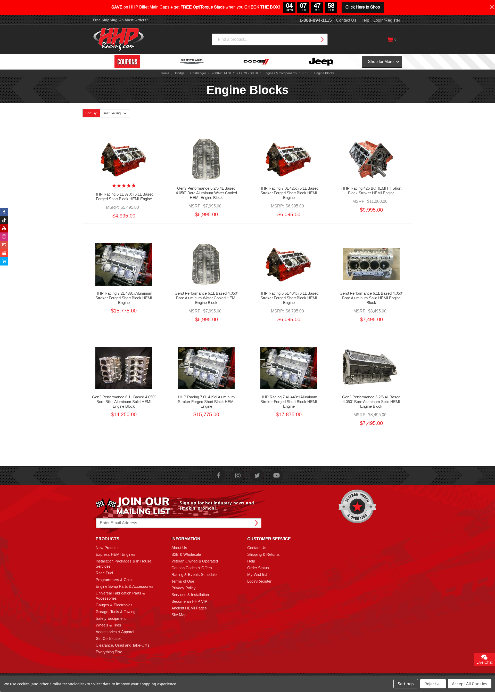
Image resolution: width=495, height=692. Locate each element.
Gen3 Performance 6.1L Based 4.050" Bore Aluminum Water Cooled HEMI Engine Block (206, 298)
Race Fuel (104, 573)
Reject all (433, 684)
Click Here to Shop (362, 7)
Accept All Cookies (469, 684)
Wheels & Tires (108, 625)
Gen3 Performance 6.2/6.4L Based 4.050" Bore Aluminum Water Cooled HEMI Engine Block (206, 193)
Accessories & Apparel (115, 632)
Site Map (178, 615)
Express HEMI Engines (115, 554)
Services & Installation (190, 594)
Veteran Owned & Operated (194, 561)
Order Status (258, 568)
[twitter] (257, 475)
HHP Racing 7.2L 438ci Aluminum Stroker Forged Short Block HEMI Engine (123, 298)
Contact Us (346, 20)
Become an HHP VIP (189, 601)
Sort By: (91, 113)
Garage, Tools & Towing (115, 611)
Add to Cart (206, 164)
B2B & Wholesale (186, 554)
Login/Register (386, 20)
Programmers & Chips (115, 579)
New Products (108, 547)
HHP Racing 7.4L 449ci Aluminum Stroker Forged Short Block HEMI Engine (288, 401)
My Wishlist (257, 574)
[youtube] (276, 475)
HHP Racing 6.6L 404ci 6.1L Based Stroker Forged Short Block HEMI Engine (288, 298)
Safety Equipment (111, 618)
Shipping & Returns (263, 554)
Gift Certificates (109, 638)
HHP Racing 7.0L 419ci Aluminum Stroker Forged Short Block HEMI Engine (206, 401)
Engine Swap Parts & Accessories (124, 586)
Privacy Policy (183, 588)
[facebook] (218, 475)
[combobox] (270, 39)
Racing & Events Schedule (194, 574)
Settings (406, 684)
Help (364, 20)
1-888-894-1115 (315, 20)
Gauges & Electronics (114, 605)
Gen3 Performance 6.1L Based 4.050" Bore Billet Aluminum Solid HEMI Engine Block (124, 401)
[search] (322, 39)
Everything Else (109, 652)
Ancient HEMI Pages (189, 608)
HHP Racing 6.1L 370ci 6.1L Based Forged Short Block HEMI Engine (123, 196)
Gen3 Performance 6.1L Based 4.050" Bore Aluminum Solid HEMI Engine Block (371, 298)
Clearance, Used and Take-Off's (123, 645)
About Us (179, 547)
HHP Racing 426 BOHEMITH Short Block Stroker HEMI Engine (371, 190)
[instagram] (238, 475)
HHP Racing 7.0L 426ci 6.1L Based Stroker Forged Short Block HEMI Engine (288, 193)
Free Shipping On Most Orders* (120, 20)
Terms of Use (182, 581)
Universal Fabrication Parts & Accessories (120, 595)
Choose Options (123, 163)
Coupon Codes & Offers (191, 568)
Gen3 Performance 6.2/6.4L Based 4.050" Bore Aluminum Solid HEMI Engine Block (371, 401)
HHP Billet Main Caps (149, 7)
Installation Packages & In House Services (123, 563)
